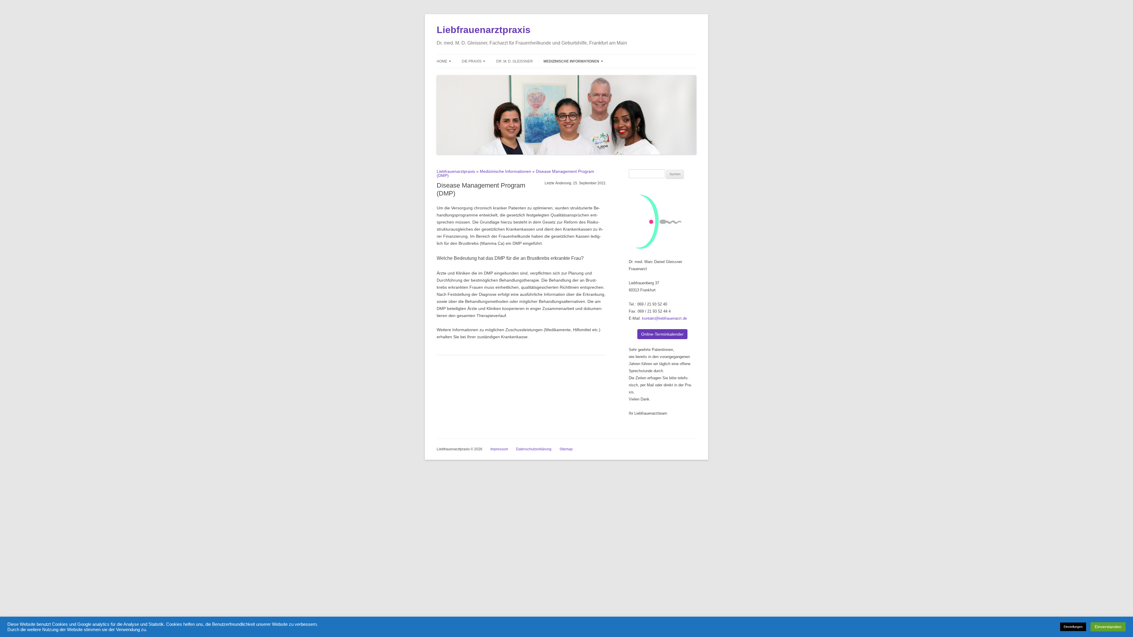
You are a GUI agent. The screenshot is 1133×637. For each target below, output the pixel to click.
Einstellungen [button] (1073, 626)
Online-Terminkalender (662, 334)
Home (442, 61)
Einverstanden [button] (1108, 626)
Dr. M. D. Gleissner (514, 61)
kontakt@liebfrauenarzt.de (664, 318)
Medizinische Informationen (571, 61)
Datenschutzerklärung (533, 449)
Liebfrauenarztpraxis (484, 29)
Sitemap (566, 449)
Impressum (499, 449)
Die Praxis (472, 61)
